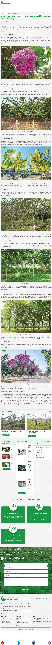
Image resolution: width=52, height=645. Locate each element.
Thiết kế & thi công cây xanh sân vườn (29, 466)
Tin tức (17, 624)
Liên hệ (17, 625)
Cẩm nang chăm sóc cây (12, 13)
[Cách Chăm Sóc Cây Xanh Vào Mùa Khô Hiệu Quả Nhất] (13, 422)
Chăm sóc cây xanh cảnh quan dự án (29, 482)
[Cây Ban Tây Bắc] (6, 464)
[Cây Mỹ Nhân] (6, 456)
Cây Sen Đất (12, 449)
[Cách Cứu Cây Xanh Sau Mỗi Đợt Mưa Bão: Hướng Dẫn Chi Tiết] (39, 422)
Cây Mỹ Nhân (12, 456)
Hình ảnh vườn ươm (5, 621)
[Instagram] (50, 598)
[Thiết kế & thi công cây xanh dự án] (22, 451)
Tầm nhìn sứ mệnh (5, 622)
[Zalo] (18, 643)
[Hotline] (2, 643)
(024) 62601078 (40, 452)
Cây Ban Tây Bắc (12, 464)
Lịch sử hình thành (5, 619)
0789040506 (18, 558)
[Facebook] (44, 598)
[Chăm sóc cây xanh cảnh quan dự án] (22, 484)
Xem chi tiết (5, 435)
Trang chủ (3, 13)
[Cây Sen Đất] (6, 449)
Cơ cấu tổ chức (4, 624)
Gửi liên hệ (26, 589)
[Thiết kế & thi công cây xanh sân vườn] (22, 468)
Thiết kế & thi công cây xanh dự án (29, 450)
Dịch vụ (17, 619)
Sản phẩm (18, 618)
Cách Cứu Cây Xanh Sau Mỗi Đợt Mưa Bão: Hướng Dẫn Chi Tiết (38, 432)
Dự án (17, 621)
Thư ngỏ (3, 618)
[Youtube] (47, 598)
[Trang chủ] (6, 2)
